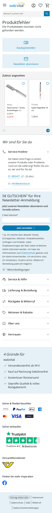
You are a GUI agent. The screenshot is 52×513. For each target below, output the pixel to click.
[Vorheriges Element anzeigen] (4, 130)
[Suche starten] (47, 13)
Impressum (37, 497)
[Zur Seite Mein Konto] (33, 5)
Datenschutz (28, 252)
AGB (28, 502)
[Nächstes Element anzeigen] (48, 130)
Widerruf (36, 502)
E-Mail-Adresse (9, 215)
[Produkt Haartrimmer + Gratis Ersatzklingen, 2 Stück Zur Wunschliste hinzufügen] (23, 84)
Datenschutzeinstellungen (26, 507)
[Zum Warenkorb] (47, 5)
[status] (22, 13)
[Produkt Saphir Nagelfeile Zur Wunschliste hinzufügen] (48, 84)
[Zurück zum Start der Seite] (49, 493)
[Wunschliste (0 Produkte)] (40, 5)
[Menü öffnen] (4, 5)
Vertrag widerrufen (19, 497)
